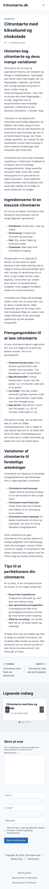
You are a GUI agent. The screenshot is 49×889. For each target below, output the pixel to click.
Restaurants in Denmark (24, 878)
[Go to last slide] (7, 709)
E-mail (9, 808)
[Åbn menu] (43, 5)
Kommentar (11, 752)
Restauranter (24, 873)
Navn (9, 795)
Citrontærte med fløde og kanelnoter (12, 670)
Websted (10, 820)
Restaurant (33, 858)
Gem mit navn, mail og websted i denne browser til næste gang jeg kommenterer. (25, 830)
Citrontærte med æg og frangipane (36, 668)
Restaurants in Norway (24, 882)
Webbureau (17, 858)
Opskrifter (9, 19)
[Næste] (42, 709)
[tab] (19, 722)
